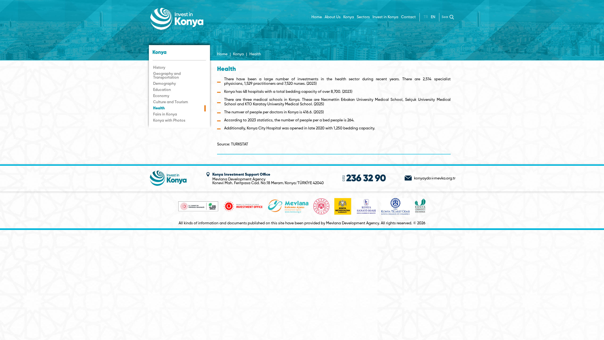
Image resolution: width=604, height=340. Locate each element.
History (159, 68)
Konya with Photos (169, 121)
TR (426, 17)
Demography (164, 84)
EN (433, 17)
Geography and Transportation (167, 76)
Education (162, 90)
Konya (238, 54)
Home (316, 17)
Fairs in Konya (165, 114)
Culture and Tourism (170, 102)
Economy (161, 96)
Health (159, 108)
